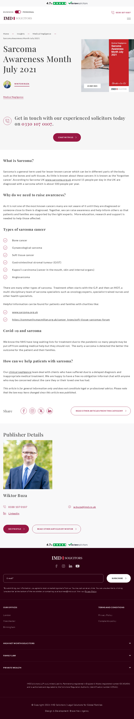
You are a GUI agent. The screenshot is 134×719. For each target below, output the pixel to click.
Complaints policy (107, 621)
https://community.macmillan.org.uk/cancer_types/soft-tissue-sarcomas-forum (61, 319)
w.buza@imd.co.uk (84, 506)
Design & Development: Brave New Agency (67, 711)
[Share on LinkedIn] (50, 411)
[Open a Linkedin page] (70, 566)
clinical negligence (20, 371)
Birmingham (9, 627)
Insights (21, 34)
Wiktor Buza (21, 84)
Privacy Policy (91, 591)
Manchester (9, 621)
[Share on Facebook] (24, 411)
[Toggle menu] (129, 19)
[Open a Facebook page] (56, 566)
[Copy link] (32, 411)
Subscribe (117, 578)
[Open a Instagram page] (63, 566)
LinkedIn (13, 513)
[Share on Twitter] (41, 411)
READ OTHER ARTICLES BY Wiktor (55, 529)
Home (6, 34)
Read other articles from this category (99, 411)
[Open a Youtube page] (77, 566)
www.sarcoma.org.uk (58, 179)
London (7, 615)
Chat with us (65, 137)
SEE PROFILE (14, 529)
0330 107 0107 (17, 506)
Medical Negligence (42, 34)
